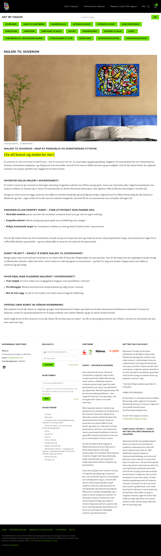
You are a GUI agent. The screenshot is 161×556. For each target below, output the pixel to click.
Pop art (48, 437)
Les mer (76, 399)
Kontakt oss (49, 460)
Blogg (72, 530)
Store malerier (51, 440)
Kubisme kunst (51, 457)
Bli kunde (48, 417)
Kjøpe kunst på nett (53, 446)
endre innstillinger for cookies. (48, 541)
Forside (48, 414)
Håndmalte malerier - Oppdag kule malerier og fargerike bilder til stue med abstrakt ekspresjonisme (58, 451)
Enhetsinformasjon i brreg (135, 418)
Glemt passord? (74, 365)
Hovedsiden (10, 24)
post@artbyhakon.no (15, 358)
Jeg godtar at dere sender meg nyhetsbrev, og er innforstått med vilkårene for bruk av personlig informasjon (60, 391)
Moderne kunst (51, 443)
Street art (49, 434)
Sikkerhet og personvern (41, 530)
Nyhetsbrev (61, 530)
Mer (144, 6)
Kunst (47, 431)
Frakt (4, 530)
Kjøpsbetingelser (18, 530)
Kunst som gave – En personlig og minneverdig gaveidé (57, 427)
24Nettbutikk (14, 545)
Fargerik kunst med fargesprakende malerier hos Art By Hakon (58, 421)
